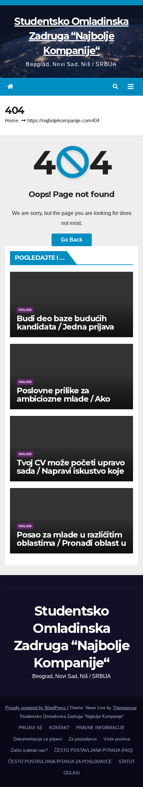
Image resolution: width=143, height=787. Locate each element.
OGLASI (25, 310)
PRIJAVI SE (31, 727)
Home (11, 120)
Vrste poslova (116, 739)
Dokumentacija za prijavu (37, 739)
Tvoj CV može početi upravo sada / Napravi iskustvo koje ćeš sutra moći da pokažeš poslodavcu (71, 475)
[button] (115, 86)
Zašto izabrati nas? (29, 750)
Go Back (71, 240)
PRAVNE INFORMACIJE (100, 727)
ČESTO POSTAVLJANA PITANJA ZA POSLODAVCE (60, 761)
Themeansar (124, 707)
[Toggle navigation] (130, 87)
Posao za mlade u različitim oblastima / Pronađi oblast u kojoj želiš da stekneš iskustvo (71, 547)
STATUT (126, 761)
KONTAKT (59, 727)
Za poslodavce (83, 739)
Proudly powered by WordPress (36, 707)
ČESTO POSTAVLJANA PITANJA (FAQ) (93, 750)
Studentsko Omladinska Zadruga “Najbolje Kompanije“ (71, 36)
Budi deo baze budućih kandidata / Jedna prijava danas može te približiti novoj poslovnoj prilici (65, 331)
